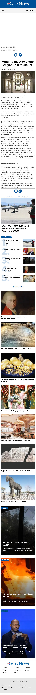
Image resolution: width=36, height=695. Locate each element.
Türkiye (5, 668)
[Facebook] (15, 55)
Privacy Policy (5, 685)
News (3, 47)
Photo (16, 672)
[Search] (27, 10)
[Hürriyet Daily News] (18, 4)
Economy (17, 668)
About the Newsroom (8, 687)
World (4, 670)
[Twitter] (20, 55)
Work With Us (22, 685)
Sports (27, 670)
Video (5, 672)
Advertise (4, 689)
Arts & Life (11, 47)
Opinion (27, 668)
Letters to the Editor (24, 687)
